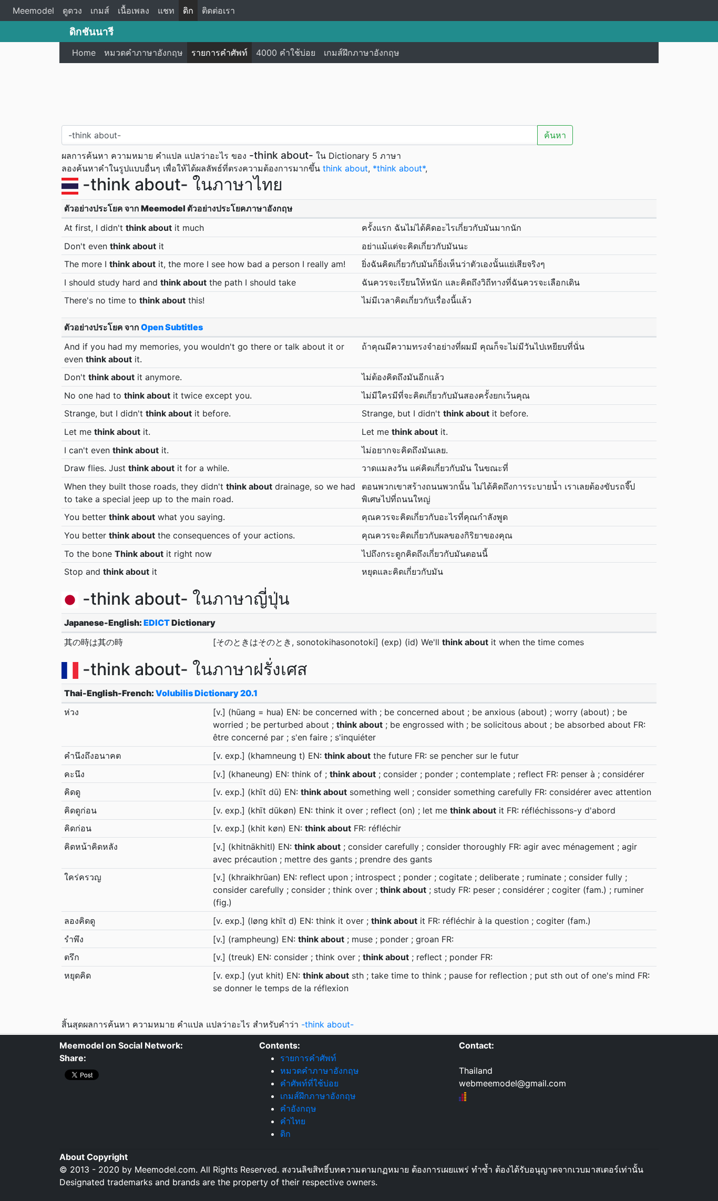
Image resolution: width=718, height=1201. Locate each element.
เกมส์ (99, 10)
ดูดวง (72, 10)
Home (84, 52)
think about (345, 168)
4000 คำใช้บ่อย (285, 52)
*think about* (399, 168)
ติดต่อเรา (218, 10)
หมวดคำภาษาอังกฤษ (143, 52)
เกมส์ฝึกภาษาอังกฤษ (361, 52)
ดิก (188, 10)
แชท (166, 10)
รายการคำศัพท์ (219, 52)
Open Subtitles (172, 327)
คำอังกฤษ (298, 1108)
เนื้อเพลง (133, 10)
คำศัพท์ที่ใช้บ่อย (309, 1083)
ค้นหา (555, 135)
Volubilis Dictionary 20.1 (207, 693)
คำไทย (292, 1121)
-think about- (327, 1024)
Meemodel (33, 10)
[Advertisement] (359, 92)
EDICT (156, 622)
